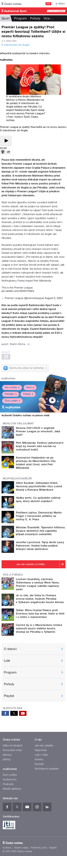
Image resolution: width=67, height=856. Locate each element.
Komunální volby (12, 750)
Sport (6, 18)
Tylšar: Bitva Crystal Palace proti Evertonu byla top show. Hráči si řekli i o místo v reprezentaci (40, 613)
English (53, 847)
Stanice (7, 754)
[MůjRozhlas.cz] (6, 60)
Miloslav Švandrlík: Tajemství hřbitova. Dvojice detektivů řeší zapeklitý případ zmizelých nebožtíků (40, 531)
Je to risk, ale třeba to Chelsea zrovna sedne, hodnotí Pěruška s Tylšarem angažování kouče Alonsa (40, 599)
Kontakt (39, 764)
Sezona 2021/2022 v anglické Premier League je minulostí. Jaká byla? (38, 431)
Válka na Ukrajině (12, 745)
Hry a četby (11, 387)
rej (28, 344)
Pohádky (9, 394)
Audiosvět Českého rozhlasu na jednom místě (25, 415)
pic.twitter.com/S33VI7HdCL (18, 291)
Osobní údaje (21, 847)
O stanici (10, 649)
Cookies (7, 847)
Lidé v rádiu (41, 754)
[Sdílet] (8, 152)
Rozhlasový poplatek (47, 768)
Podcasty (8, 784)
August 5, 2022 (54, 298)
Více (48, 18)
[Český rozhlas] (12, 3)
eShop (6, 759)
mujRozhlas (8, 378)
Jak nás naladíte (44, 745)
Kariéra (39, 759)
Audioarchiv (9, 779)
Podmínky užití (38, 847)
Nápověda (41, 750)
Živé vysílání (11, 400)
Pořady (35, 18)
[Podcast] (3, 152)
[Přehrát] (6, 141)
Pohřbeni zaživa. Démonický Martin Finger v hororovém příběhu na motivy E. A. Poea (39, 516)
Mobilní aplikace (12, 788)
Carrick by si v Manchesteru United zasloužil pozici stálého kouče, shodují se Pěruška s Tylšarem (39, 628)
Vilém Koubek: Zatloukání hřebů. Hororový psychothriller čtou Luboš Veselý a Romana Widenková (39, 486)
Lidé (7, 661)
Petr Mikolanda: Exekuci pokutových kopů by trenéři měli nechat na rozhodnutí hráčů (39, 446)
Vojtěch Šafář (22, 116)
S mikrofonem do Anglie (15, 44)
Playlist (9, 696)
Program (20, 18)
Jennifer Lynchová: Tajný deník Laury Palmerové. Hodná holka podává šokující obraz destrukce (40, 546)
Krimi (29, 387)
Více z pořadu (13, 574)
